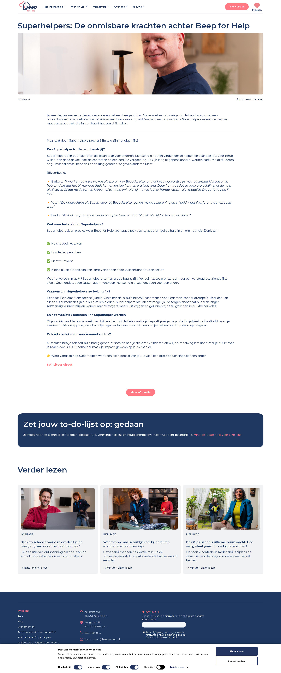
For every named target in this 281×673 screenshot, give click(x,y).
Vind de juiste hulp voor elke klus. (218, 435)
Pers (20, 616)
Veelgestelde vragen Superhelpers (38, 642)
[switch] (106, 667)
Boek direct (237, 6)
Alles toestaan (236, 651)
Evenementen (26, 626)
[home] (28, 6)
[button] (54, 7)
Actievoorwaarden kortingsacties (37, 632)
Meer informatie (140, 392)
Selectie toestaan (236, 661)
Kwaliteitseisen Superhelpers (34, 637)
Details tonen (177, 667)
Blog (20, 621)
